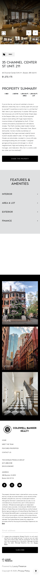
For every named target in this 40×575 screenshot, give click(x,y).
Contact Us (6, 452)
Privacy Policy (24, 571)
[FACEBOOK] (4, 485)
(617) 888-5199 (7, 463)
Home (4, 440)
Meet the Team (7, 444)
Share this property (20, 159)
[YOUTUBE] (19, 485)
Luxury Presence (19, 566)
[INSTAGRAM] (12, 485)
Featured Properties (10, 448)
